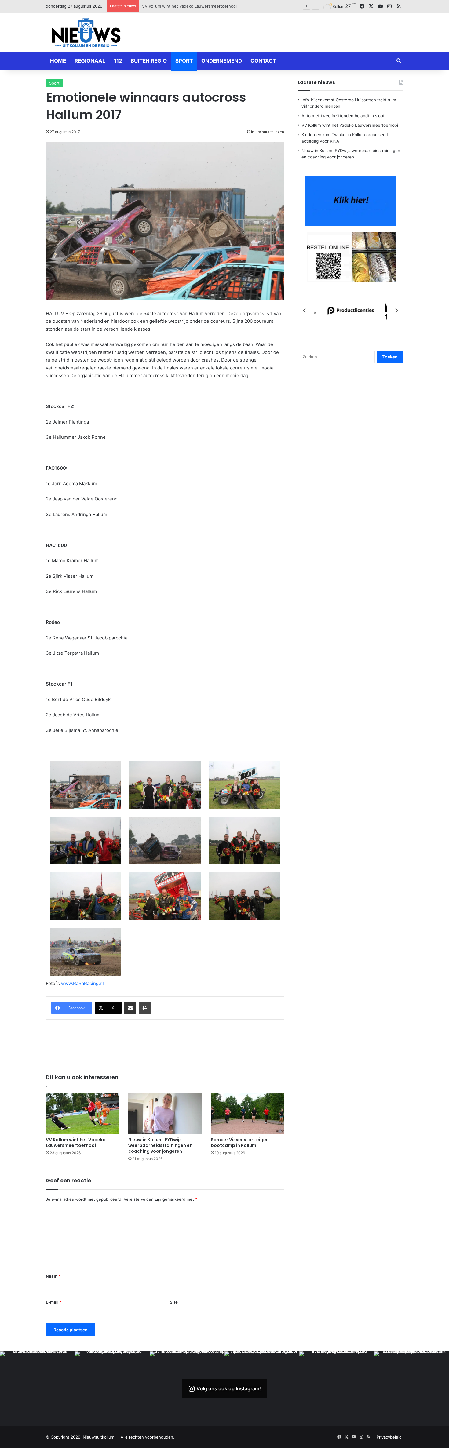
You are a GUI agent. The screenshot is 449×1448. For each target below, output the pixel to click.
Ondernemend (221, 61)
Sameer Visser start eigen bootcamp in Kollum (240, 1142)
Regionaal (90, 61)
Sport (184, 61)
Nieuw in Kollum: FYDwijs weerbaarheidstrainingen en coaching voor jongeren (160, 1145)
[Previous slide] (304, 310)
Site (174, 1302)
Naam (53, 1276)
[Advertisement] (285, 31)
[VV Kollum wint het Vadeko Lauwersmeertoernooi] (82, 1113)
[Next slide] (396, 310)
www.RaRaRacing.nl (82, 983)
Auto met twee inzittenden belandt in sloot (343, 115)
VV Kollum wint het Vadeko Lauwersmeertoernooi (76, 1142)
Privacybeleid (389, 1437)
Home (58, 61)
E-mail (54, 1302)
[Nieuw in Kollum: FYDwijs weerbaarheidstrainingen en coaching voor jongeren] (165, 1113)
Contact (263, 61)
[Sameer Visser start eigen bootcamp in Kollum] (247, 1113)
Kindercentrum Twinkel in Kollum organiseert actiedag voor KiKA (203, 6)
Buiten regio (149, 61)
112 (118, 61)
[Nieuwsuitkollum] (86, 33)
